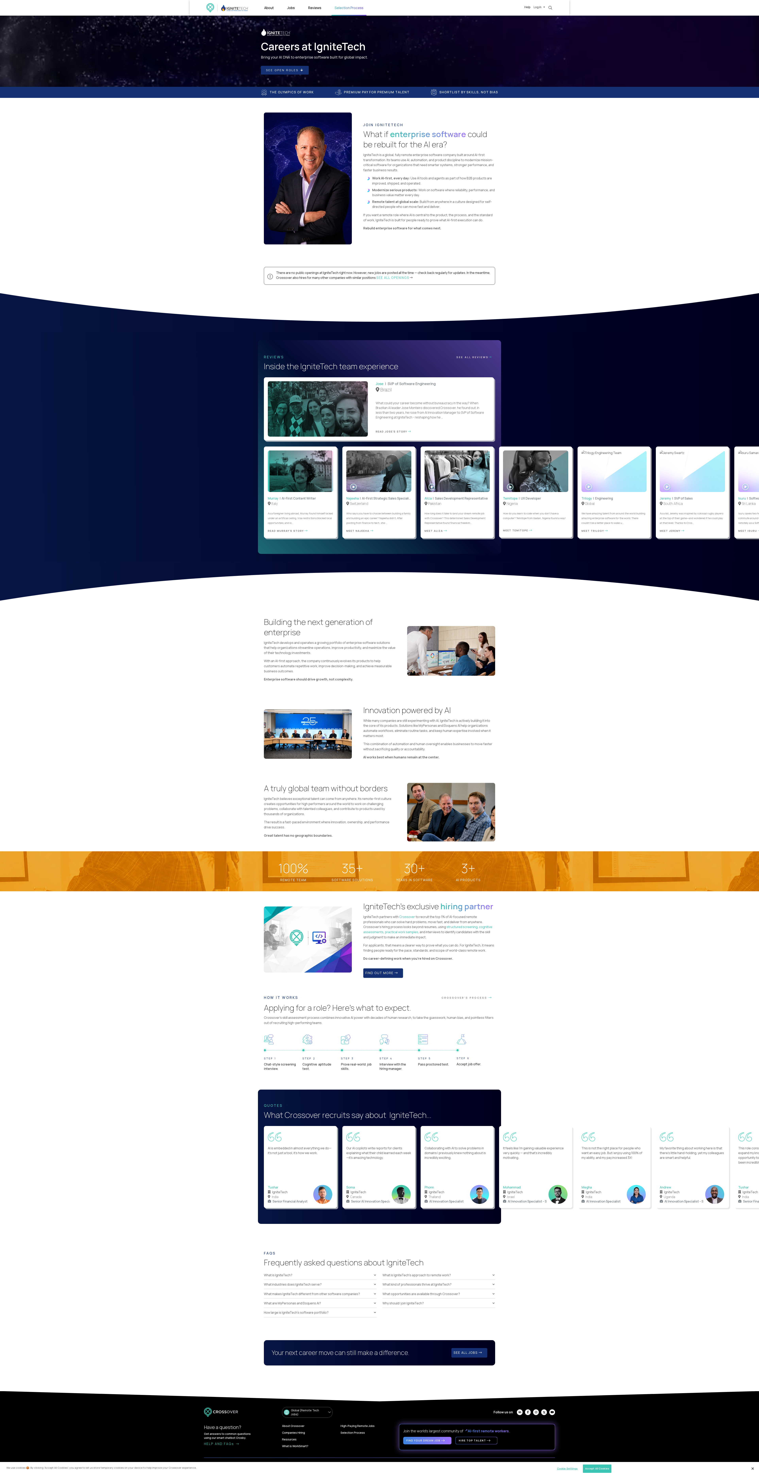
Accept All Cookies (597, 1468)
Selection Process (353, 1432)
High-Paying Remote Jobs (358, 1426)
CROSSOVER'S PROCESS (465, 997)
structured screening (462, 927)
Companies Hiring (293, 1432)
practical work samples (401, 932)
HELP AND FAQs (219, 1444)
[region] (379, 1469)
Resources (289, 1439)
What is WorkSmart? (295, 1446)
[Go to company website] (234, 8)
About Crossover (293, 1426)
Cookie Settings (567, 1468)
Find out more (380, 973)
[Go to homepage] (210, 7)
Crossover (407, 917)
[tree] (320, 1294)
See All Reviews (472, 357)
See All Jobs (466, 1352)
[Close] (752, 1468)
